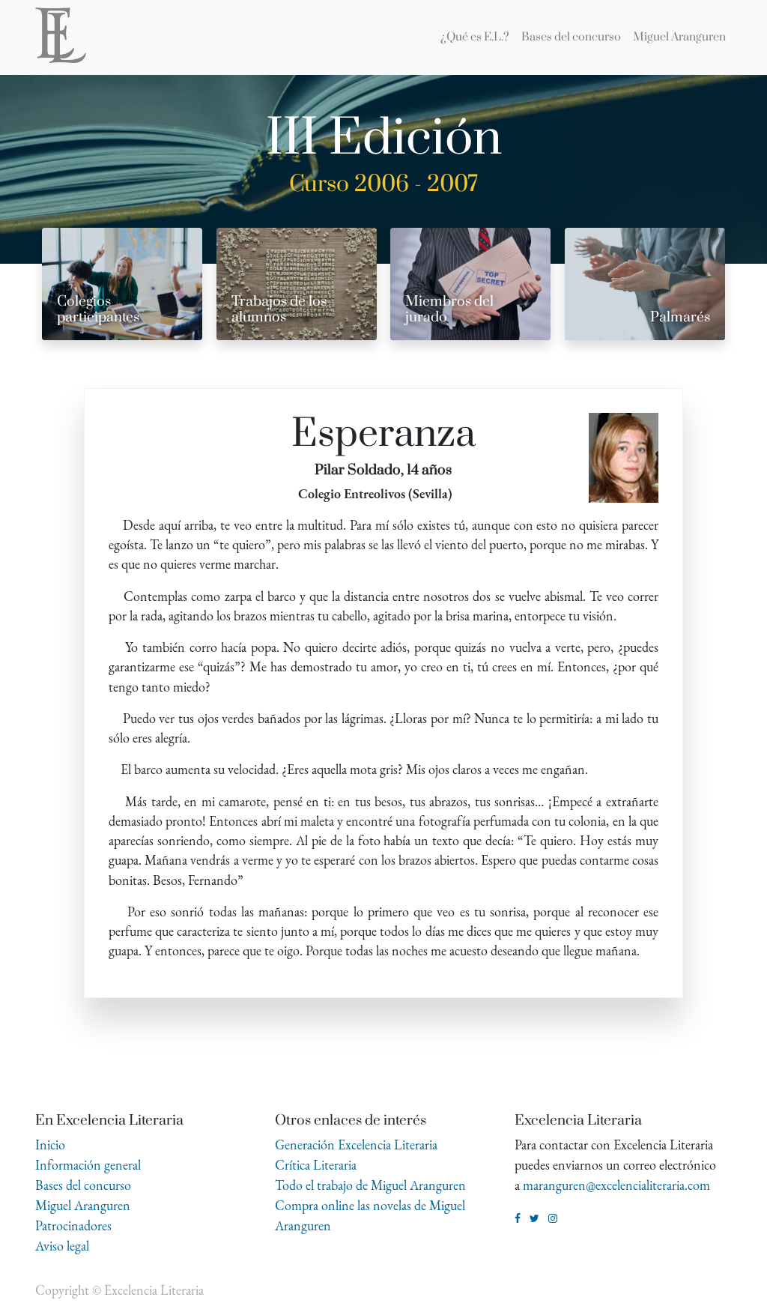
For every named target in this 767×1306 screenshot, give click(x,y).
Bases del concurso (83, 1185)
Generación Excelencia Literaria (356, 1144)
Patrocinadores (73, 1225)
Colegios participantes (98, 309)
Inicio (50, 1144)
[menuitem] (474, 37)
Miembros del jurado (449, 309)
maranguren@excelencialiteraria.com (616, 1185)
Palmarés (680, 317)
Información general (88, 1164)
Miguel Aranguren (82, 1205)
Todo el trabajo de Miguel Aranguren (370, 1185)
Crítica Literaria (316, 1164)
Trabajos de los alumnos (279, 309)
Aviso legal (62, 1245)
